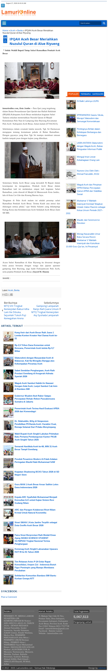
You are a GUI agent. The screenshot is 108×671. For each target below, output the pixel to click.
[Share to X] (8, 294)
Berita (16, 290)
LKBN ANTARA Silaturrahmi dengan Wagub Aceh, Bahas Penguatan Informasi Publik (90, 146)
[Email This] (3, 294)
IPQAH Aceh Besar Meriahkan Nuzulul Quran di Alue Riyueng (34, 41)
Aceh (10, 290)
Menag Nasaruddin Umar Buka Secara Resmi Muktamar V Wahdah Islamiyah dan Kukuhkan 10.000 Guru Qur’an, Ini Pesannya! (83, 240)
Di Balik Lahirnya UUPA (88, 101)
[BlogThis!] (6, 294)
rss (94, 3)
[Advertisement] (86, 47)
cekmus (102, 668)
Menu (3, 5)
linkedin (98, 3)
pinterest (105, 3)
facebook (87, 3)
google (90, 3)
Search (103, 23)
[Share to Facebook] (11, 294)
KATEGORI (98, 94)
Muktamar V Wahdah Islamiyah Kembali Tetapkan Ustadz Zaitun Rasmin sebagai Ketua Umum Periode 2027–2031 (85, 207)
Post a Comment (9, 597)
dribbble (101, 3)
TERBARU (86, 94)
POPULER (73, 94)
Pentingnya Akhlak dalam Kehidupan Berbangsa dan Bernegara (89, 132)
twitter (83, 3)
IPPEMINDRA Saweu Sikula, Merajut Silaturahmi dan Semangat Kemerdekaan (90, 118)
